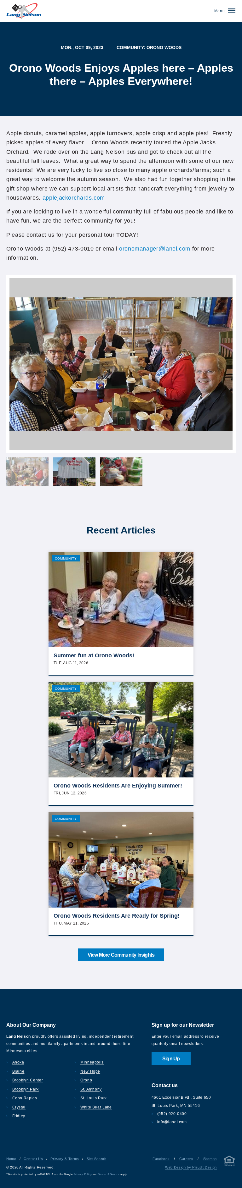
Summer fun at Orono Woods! (94, 655)
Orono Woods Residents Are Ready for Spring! (117, 916)
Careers (186, 1159)
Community (66, 558)
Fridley (18, 1116)
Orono (86, 1080)
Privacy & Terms (64, 1159)
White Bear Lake (96, 1107)
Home (11, 1159)
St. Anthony (91, 1089)
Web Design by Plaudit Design (191, 1167)
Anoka (18, 1062)
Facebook (161, 1159)
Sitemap (210, 1159)
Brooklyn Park (25, 1089)
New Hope (90, 1071)
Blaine (18, 1071)
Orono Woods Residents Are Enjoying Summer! (118, 785)
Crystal (19, 1107)
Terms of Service (108, 1174)
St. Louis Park (93, 1098)
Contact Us (33, 1159)
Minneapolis (92, 1062)
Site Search (97, 1159)
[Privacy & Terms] (229, 1162)
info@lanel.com (172, 1122)
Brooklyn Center (27, 1080)
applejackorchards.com (74, 198)
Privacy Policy (83, 1174)
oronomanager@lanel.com (154, 249)
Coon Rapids (24, 1098)
